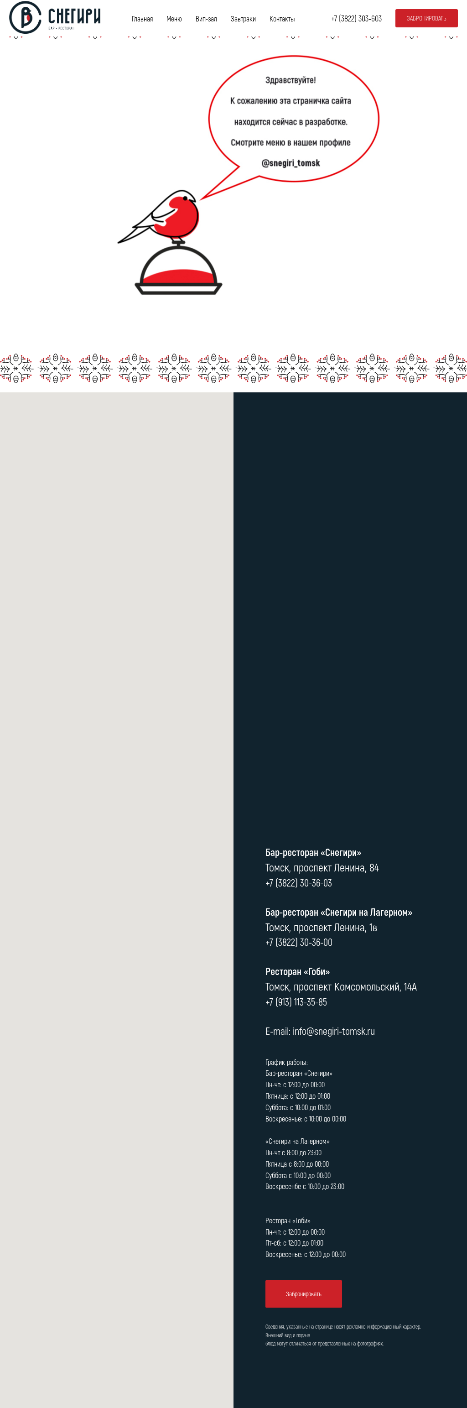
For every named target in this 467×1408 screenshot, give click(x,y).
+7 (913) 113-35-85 (296, 1001)
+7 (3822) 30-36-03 (298, 882)
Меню (174, 18)
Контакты (282, 18)
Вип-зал (206, 18)
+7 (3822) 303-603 (356, 18)
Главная (142, 18)
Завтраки (243, 18)
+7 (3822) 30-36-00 (298, 942)
